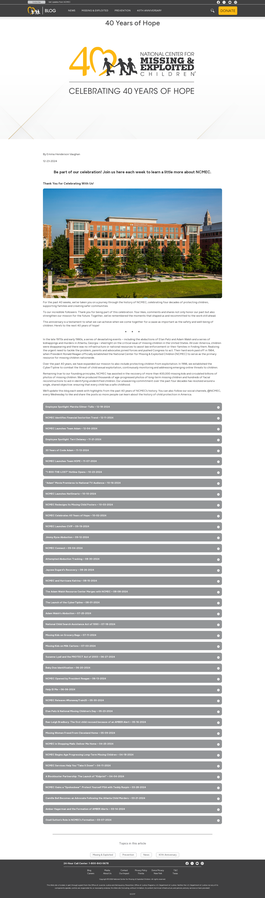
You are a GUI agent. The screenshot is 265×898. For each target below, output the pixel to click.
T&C (175, 870)
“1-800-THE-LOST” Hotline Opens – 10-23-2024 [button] (74, 472)
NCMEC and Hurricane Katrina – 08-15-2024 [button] (71, 580)
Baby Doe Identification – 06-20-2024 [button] (68, 667)
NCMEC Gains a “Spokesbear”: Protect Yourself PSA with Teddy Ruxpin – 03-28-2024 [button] (96, 787)
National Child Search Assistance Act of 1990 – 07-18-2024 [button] (80, 624)
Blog (89, 870)
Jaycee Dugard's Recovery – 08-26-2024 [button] (70, 569)
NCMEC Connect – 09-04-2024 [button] (64, 548)
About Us (107, 873)
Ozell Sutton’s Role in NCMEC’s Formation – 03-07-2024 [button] (78, 819)
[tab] (132, 407)
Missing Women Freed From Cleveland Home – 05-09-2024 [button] (80, 732)
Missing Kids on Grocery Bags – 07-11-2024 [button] (71, 635)
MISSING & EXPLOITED (95, 10)
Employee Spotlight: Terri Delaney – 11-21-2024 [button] (73, 439)
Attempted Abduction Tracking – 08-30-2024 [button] (73, 558)
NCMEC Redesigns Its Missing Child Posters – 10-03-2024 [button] (79, 504)
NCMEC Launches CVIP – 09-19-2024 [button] (67, 526)
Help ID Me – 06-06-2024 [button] (60, 689)
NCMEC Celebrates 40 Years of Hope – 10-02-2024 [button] (76, 515)
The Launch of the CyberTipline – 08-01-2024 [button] (73, 602)
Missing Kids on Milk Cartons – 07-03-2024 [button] (71, 645)
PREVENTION (123, 10)
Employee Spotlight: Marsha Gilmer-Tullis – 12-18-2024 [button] (78, 406)
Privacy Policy (141, 870)
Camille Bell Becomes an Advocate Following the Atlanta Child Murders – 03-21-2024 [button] (95, 798)
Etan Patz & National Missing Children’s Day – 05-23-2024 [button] (79, 711)
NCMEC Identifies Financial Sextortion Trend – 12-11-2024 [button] (79, 417)
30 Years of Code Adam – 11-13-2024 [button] (67, 450)
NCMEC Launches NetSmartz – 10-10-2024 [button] (71, 493)
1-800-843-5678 (99, 863)
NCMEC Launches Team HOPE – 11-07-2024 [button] (71, 461)
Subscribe (37, 2)
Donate (227, 10)
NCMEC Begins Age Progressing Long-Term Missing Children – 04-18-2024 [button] (90, 754)
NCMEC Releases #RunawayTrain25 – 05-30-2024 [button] (75, 700)
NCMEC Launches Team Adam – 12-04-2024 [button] (71, 428)
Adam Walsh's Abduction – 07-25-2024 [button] (68, 613)
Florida (141, 873)
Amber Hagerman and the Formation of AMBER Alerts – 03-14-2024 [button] (85, 809)
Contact (124, 870)
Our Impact (124, 873)
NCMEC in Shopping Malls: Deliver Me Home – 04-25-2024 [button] (79, 743)
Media (107, 870)
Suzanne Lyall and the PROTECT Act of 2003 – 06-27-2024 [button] (80, 656)
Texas (175, 873)
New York (158, 873)
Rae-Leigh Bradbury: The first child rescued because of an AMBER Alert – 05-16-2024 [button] (96, 722)
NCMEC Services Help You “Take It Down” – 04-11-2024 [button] (78, 765)
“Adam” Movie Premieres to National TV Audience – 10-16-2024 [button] (83, 482)
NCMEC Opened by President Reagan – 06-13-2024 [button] (76, 678)
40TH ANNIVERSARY (149, 10)
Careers (90, 873)
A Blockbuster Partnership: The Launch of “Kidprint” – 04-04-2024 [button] (85, 776)
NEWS (71, 10)
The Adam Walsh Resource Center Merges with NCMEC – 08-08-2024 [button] (87, 591)
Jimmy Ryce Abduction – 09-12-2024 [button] (67, 537)
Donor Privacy (158, 870)
